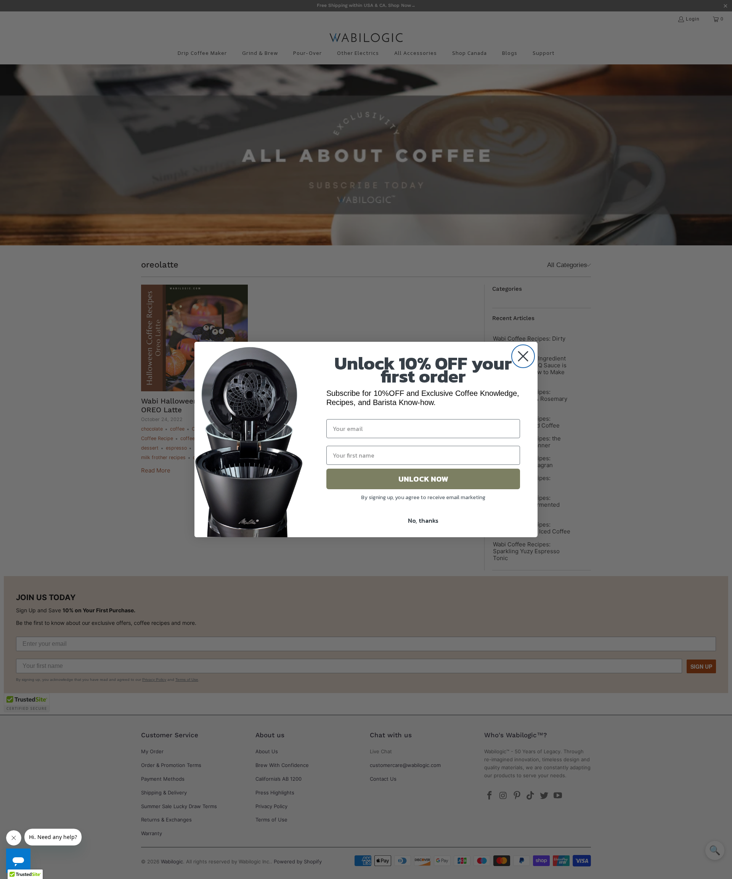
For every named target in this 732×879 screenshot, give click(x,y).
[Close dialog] (523, 356)
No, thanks (423, 520)
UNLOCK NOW (423, 479)
